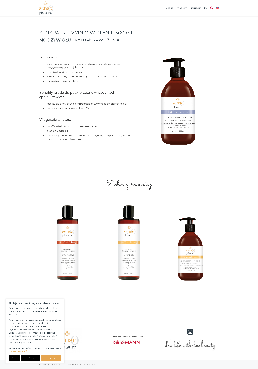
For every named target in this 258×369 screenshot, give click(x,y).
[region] (34, 331)
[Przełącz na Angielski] (218, 8)
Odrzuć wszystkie (31, 358)
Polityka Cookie (36, 351)
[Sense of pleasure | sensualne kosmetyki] (46, 7)
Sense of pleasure (56, 364)
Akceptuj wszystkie (51, 358)
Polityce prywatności (18, 351)
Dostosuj (14, 358)
